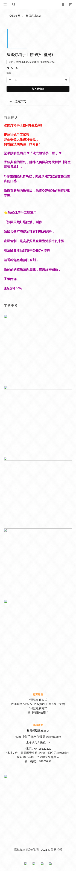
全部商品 (15, 16)
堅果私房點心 (34, 16)
